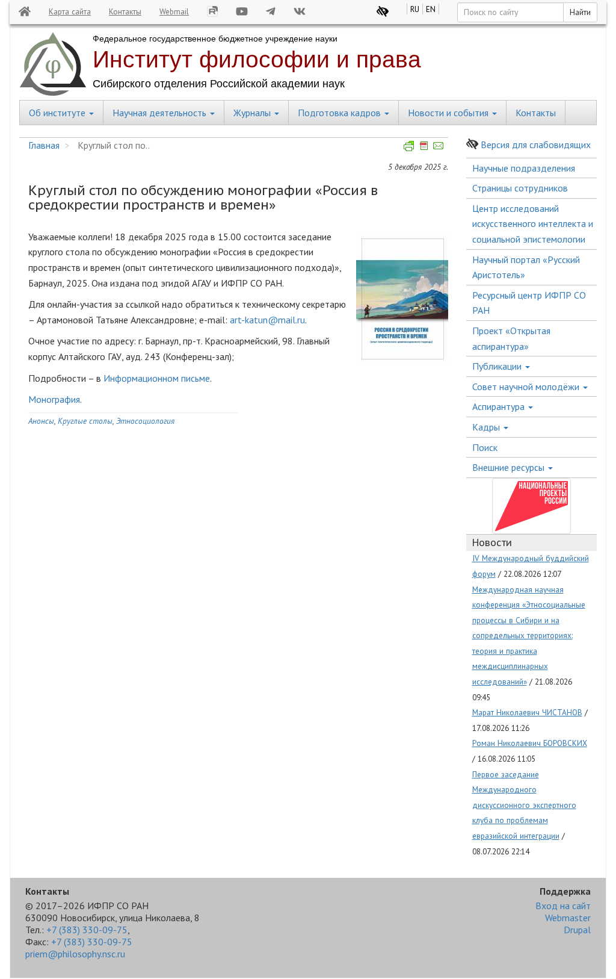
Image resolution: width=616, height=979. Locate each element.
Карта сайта (70, 11)
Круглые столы (85, 420)
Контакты (125, 11)
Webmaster (568, 918)
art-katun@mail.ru (267, 320)
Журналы (253, 113)
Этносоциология (145, 420)
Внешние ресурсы (509, 467)
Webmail (174, 11)
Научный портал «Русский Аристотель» (526, 267)
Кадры (487, 427)
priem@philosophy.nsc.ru (75, 954)
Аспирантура (499, 406)
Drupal (577, 930)
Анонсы (41, 420)
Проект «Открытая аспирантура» (511, 338)
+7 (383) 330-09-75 (87, 930)
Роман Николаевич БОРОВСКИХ (529, 743)
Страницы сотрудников (520, 188)
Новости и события (449, 113)
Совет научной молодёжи (527, 387)
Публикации (498, 366)
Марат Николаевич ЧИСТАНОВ (527, 712)
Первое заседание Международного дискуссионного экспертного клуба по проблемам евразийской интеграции (524, 805)
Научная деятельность (160, 113)
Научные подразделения (523, 168)
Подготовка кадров (340, 113)
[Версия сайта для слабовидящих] (383, 11)
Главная (44, 145)
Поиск (484, 447)
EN (431, 9)
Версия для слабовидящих (536, 144)
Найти (580, 12)
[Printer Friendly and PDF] (424, 145)
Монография (54, 399)
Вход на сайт (563, 906)
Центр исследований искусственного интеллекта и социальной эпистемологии (532, 223)
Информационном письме (156, 378)
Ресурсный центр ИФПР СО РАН (529, 303)
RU (414, 9)
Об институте (58, 113)
